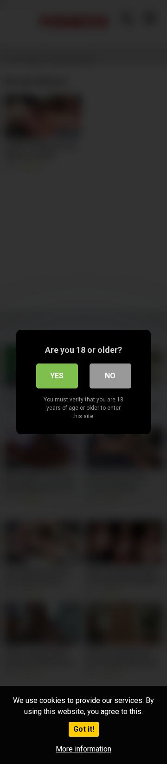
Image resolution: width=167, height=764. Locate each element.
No (110, 375)
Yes (57, 375)
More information (83, 749)
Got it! (83, 729)
